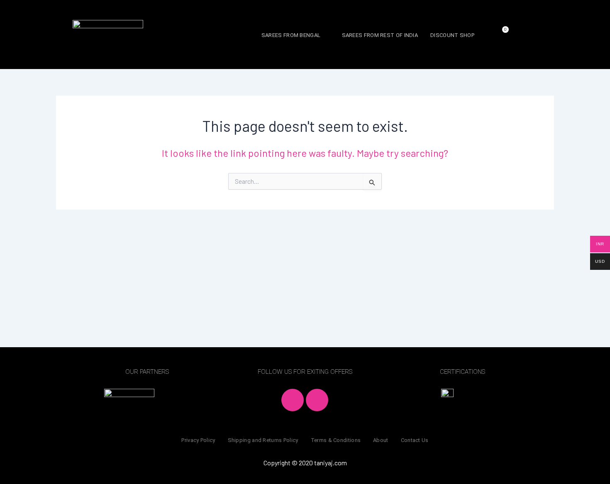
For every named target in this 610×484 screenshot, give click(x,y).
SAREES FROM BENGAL (290, 35)
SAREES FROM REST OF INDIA (380, 35)
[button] (295, 35)
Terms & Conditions (336, 440)
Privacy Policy (198, 440)
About (380, 440)
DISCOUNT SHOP (452, 35)
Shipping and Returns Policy (263, 440)
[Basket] (502, 34)
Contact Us (415, 440)
